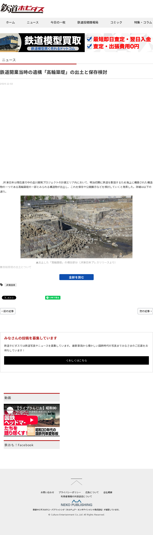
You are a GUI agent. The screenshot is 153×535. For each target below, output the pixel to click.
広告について (92, 492)
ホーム (10, 22)
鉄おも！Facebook (19, 445)
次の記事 (144, 311)
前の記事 (8, 311)
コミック (116, 22)
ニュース (33, 22)
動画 (7, 397)
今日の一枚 (58, 22)
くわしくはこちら (76, 360)
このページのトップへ (76, 481)
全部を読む (76, 277)
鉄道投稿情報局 (87, 22)
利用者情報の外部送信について (76, 496)
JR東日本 (10, 284)
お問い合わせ (47, 492)
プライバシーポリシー (70, 492)
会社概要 (107, 492)
